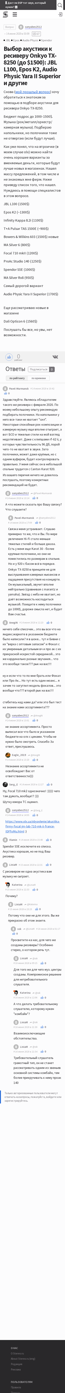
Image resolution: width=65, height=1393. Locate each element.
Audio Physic (30, 40)
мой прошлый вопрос (32, 91)
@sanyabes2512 (46, 518)
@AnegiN (38, 715)
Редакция (16, 1364)
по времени (39, 378)
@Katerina (32, 904)
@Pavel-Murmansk (42, 493)
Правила (16, 1387)
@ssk (35, 958)
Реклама (16, 1369)
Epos (16, 40)
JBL (8, 40)
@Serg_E (38, 810)
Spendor (46, 40)
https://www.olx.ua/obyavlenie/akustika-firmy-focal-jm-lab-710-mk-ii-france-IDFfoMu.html (32, 826)
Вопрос (9, 27)
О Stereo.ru (17, 1353)
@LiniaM (31, 885)
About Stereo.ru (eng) (23, 1358)
